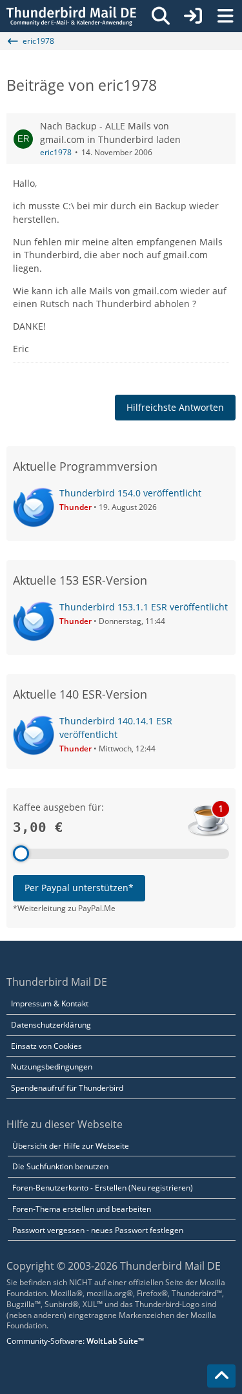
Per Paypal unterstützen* (79, 887)
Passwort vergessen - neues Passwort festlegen (97, 1230)
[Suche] (161, 16)
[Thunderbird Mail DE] (71, 16)
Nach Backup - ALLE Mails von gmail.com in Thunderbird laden (110, 133)
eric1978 (56, 152)
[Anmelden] (193, 16)
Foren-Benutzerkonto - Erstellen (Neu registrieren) (102, 1187)
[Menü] (225, 16)
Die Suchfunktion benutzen (60, 1166)
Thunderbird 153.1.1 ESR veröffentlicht (143, 607)
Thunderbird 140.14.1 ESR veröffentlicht (115, 727)
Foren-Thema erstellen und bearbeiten (81, 1208)
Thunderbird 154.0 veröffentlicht (130, 493)
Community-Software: (75, 1340)
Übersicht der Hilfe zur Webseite (70, 1145)
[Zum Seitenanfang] (221, 1376)
